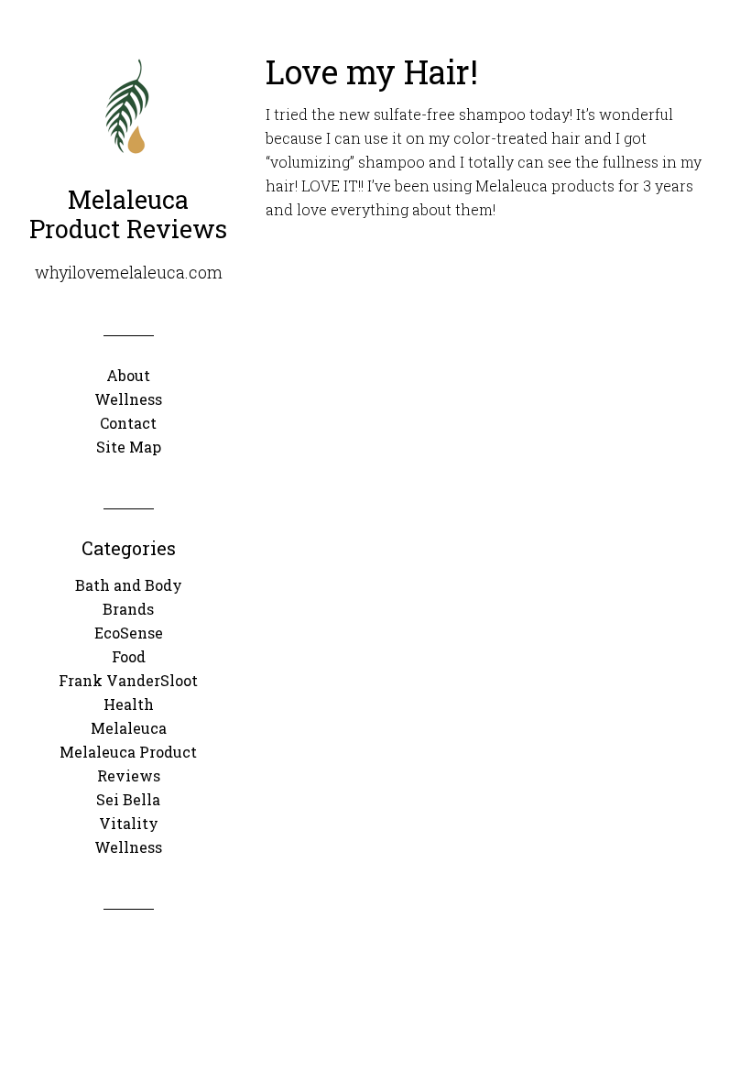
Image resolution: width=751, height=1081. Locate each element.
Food (129, 656)
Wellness (128, 847)
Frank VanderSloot (128, 680)
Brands (128, 608)
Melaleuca (129, 727)
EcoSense (128, 632)
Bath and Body (128, 585)
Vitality (128, 823)
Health (128, 704)
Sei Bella (128, 799)
